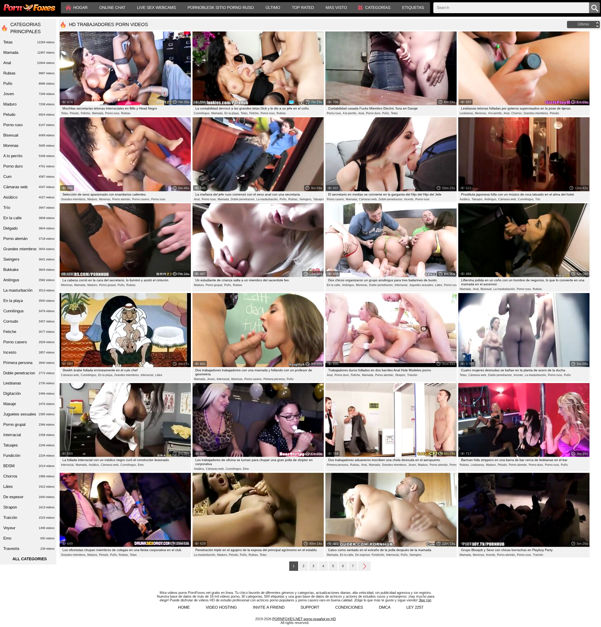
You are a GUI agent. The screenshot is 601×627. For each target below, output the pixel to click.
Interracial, (401, 285)
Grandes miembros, (536, 113)
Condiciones (349, 607)
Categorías (377, 7)
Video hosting (221, 607)
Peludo (554, 113)
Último (273, 7)
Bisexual (28, 135)
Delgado (28, 228)
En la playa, (231, 113)
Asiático (28, 197)
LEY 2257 (414, 607)
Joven (28, 94)
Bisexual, (486, 289)
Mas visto (336, 7)
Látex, (439, 285)
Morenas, (481, 113)
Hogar (80, 7)
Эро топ (425, 600)
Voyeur (28, 528)
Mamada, (98, 113)
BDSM (28, 466)
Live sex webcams (156, 7)
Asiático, (465, 199)
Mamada (28, 52)
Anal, (361, 113)
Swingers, (305, 199)
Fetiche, (86, 113)
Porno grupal (28, 424)
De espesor (28, 497)
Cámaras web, (368, 199)
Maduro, (92, 199)
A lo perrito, (350, 113)
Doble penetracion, (243, 199)
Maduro (28, 104)
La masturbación (28, 290)
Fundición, (378, 554)
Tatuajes (28, 445)
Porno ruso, (112, 113)
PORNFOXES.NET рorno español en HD (304, 619)
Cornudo (28, 321)
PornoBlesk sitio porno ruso (221, 7)
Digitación (28, 393)
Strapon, (400, 375)
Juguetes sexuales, (421, 285)
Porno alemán (28, 238)
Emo (141, 464)
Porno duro (28, 166)
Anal (28, 63)
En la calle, (334, 285)
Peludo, (75, 113)
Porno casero (28, 342)
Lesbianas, (467, 113)
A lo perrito (28, 156)
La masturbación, (267, 199)
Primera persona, (274, 379)
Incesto (28, 352)
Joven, (211, 379)
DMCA (384, 607)
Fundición (28, 455)
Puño (290, 379)
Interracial (28, 435)
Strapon (28, 507)
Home (184, 607)
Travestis (28, 548)
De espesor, (362, 554)
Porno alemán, (121, 199)
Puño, (386, 113)
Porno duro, (373, 113)
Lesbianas (28, 383)
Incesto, (409, 199)
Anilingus (28, 280)
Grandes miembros (28, 249)
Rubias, (293, 199)
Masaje (28, 404)
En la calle (28, 218)
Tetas (394, 113)
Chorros (28, 476)
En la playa (28, 300)
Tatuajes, (319, 199)
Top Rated (303, 7)
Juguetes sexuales (28, 414)
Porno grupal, (107, 285)
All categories (29, 559)
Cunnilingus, (202, 113)
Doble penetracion (28, 373)
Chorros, (516, 113)
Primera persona (28, 363)
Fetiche (28, 331)
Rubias (125, 113)
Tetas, (65, 113)
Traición (412, 375)
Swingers (415, 554)
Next (364, 566)
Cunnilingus (28, 311)
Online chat (112, 7)
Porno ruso (158, 199)
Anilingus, (490, 199)
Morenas (28, 145)
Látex (158, 375)
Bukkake (28, 269)
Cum (28, 176)
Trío (537, 199)
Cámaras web (28, 187)
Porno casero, (141, 199)
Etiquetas (413, 7)
